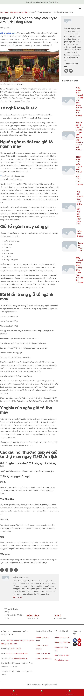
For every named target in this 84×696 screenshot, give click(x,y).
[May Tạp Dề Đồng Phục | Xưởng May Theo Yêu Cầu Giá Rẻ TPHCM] (68, 270)
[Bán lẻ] (57, 610)
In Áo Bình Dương (80, 233)
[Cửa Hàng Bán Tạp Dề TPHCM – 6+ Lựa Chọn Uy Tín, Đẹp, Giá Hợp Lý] (68, 101)
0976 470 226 (15, 649)
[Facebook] (66, 71)
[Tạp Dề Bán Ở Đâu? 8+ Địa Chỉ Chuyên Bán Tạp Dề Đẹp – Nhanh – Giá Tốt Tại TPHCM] (68, 136)
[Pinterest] (79, 644)
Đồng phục (33, 615)
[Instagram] (75, 644)
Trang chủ (4, 12)
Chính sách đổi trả (43, 654)
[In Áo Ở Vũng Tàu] (69, 246)
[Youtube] (71, 71)
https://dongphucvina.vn (18, 658)
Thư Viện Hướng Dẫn (18, 12)
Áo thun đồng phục (61, 655)
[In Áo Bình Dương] (69, 233)
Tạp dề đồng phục (61, 660)
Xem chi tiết (17, 597)
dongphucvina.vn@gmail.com (17, 653)
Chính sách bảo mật (43, 658)
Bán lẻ (57, 615)
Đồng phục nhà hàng (62, 642)
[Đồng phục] (29, 610)
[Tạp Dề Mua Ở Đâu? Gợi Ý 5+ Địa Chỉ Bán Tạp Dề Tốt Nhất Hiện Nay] (69, 208)
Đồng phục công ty (61, 637)
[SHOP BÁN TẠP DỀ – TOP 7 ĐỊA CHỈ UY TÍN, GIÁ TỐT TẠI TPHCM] (68, 170)
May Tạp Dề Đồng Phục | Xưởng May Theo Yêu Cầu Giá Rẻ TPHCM (79, 270)
